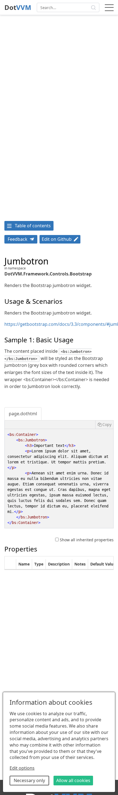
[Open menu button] (109, 7)
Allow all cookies (73, 780)
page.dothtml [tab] (23, 414)
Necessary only (29, 780)
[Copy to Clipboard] (104, 424)
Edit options (22, 768)
